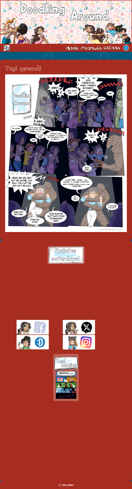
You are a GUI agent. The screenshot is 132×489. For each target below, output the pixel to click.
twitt (73, 327)
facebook (27, 327)
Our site (126, 48)
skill (27, 342)
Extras (112, 48)
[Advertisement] (66, 292)
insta (73, 342)
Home (72, 48)
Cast (91, 48)
